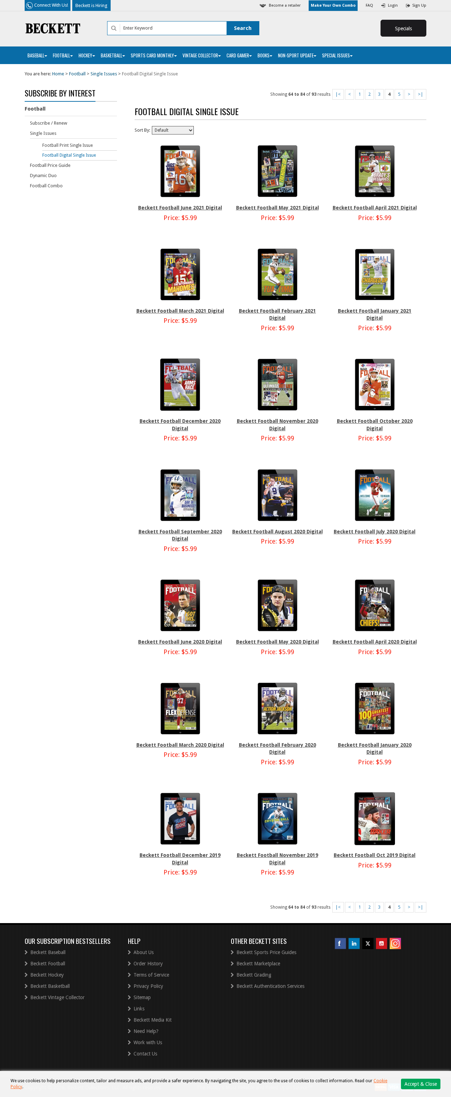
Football (61, 55)
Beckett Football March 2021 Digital (180, 311)
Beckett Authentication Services (270, 986)
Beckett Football (47, 963)
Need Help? (146, 1031)
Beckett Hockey (47, 975)
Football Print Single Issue (67, 145)
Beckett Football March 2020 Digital (180, 745)
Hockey (85, 55)
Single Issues (104, 73)
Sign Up (419, 5)
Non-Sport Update (296, 55)
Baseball (35, 55)
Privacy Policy (148, 986)
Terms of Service (151, 975)
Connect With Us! (51, 5)
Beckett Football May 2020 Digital (277, 642)
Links (139, 1008)
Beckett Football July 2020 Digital (374, 531)
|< (338, 94)
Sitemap (142, 997)
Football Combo (46, 185)
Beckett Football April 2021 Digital (375, 208)
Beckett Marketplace (258, 963)
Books (264, 55)
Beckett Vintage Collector (57, 997)
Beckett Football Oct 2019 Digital (374, 855)
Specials (403, 28)
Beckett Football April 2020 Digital (375, 642)
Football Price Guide (50, 165)
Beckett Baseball (48, 952)
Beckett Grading (253, 975)
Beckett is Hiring (91, 5)
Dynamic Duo (43, 175)
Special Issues (336, 55)
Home (58, 73)
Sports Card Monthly (152, 55)
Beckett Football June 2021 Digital (180, 208)
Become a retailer (285, 5)
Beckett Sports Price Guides (266, 952)
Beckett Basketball (50, 986)
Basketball (111, 55)
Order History (148, 963)
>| (420, 94)
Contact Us (145, 1054)
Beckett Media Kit (153, 1020)
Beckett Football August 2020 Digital (277, 531)
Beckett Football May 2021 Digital (277, 208)
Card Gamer (238, 55)
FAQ (369, 5)
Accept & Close (420, 1084)
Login (393, 5)
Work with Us (148, 1042)
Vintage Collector (200, 55)
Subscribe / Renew (48, 123)
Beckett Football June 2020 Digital (180, 642)
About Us (144, 952)
